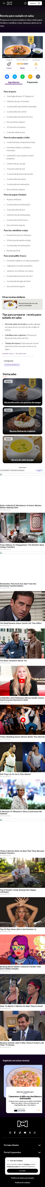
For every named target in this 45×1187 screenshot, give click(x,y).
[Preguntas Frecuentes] (25, 3)
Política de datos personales (22, 1178)
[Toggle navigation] (4, 3)
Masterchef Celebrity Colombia (13, 120)
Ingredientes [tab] (14, 82)
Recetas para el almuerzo (12, 364)
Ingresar (33, 3)
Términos (27, 1164)
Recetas (27, 120)
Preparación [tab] (32, 82)
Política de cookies (22, 1182)
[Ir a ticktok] (10, 1133)
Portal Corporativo (12, 1152)
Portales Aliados (11, 1145)
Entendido (22, 1171)
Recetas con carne (38, 120)
